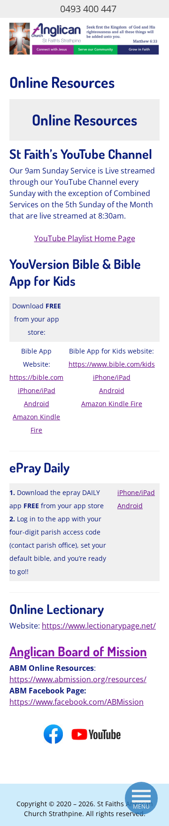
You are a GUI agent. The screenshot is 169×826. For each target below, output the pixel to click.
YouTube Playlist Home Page (84, 238)
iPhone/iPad (36, 390)
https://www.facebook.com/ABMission (76, 702)
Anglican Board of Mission (78, 651)
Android (36, 403)
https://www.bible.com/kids (112, 364)
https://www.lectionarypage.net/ (99, 626)
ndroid (113, 390)
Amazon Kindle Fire (111, 403)
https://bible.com (36, 377)
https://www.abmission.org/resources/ (77, 679)
